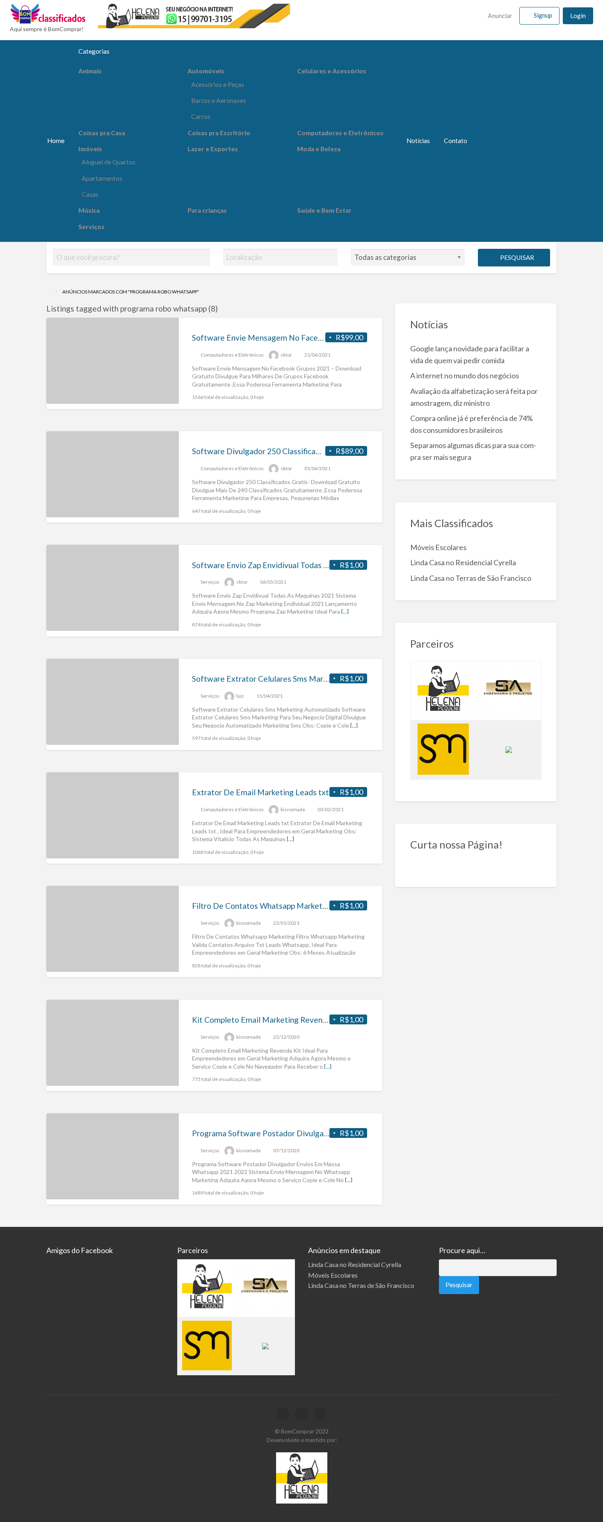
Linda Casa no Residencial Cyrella (463, 562)
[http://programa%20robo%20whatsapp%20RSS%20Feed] (221, 308)
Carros (200, 116)
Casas (90, 194)
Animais (90, 71)
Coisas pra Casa (101, 133)
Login (578, 15)
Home (55, 140)
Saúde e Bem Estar (324, 210)
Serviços (91, 226)
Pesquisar (516, 257)
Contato (455, 140)
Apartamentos (102, 178)
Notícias (418, 140)
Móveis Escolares (438, 547)
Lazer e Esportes (212, 148)
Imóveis (90, 148)
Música (89, 210)
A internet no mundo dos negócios (464, 375)
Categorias (94, 51)
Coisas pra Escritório (218, 133)
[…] (345, 611)
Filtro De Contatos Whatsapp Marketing (262, 905)
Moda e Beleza (318, 148)
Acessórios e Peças (217, 84)
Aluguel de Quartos (108, 162)
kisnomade (293, 809)
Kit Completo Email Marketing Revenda (261, 1019)
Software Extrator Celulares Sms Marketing (268, 678)
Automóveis (205, 71)
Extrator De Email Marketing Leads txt (260, 792)
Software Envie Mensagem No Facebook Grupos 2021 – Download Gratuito (324, 337)
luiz (240, 696)
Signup (543, 15)
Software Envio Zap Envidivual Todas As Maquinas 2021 (290, 565)
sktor (286, 355)
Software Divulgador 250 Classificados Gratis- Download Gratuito (308, 451)
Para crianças (207, 210)
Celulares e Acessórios (331, 71)
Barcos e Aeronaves (218, 100)
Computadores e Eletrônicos (340, 133)
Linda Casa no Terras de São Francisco (470, 577)
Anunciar (499, 15)
